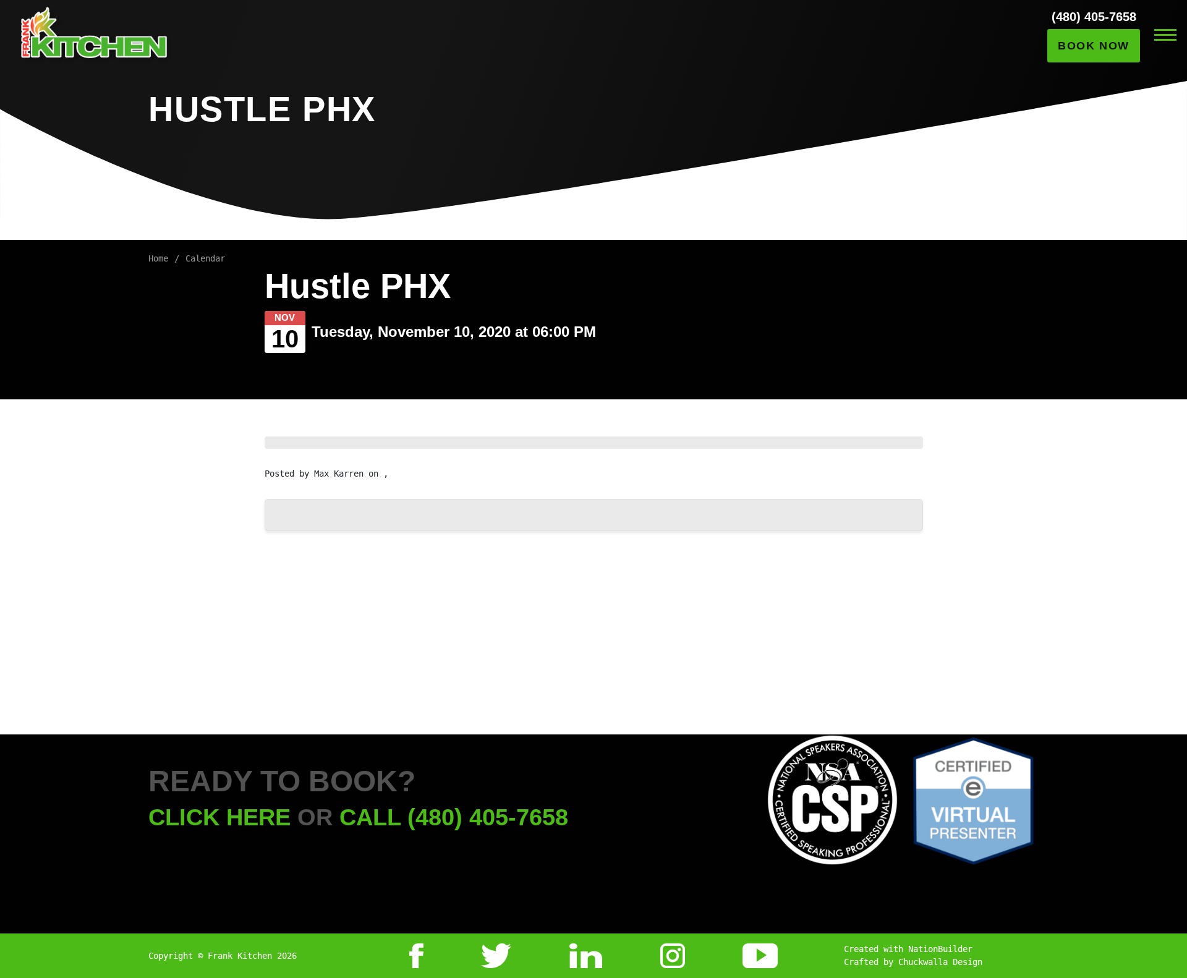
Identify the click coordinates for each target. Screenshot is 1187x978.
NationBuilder (940, 949)
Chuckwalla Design (940, 962)
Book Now (1094, 46)
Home (158, 258)
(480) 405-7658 (1094, 16)
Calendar (205, 258)
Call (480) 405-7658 (453, 817)
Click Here (219, 817)
